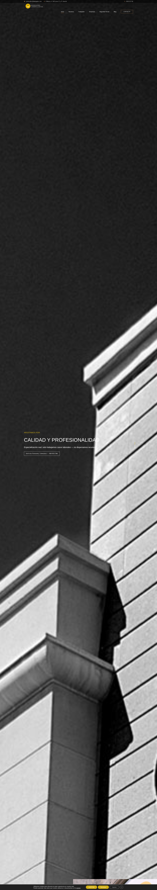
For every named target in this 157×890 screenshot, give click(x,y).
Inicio (62, 11)
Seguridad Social (104, 11)
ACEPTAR (91, 887)
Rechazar (103, 887)
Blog (115, 11)
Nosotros (71, 11)
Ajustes (114, 887)
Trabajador (81, 11)
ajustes (78, 888)
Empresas (92, 11)
